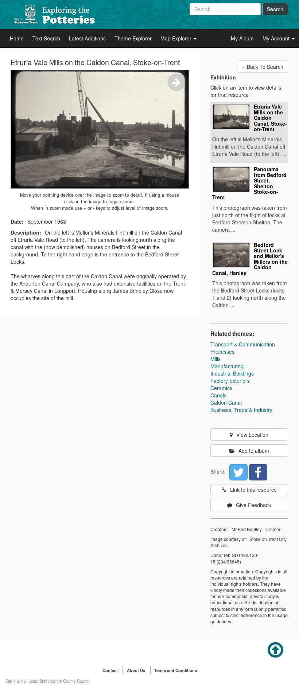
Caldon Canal (226, 402)
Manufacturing (227, 366)
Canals (218, 395)
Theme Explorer (133, 38)
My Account (277, 38)
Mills (215, 358)
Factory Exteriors (230, 380)
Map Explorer (176, 38)
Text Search (46, 38)
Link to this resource (253, 489)
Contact (110, 670)
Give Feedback (253, 505)
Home (17, 38)
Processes (222, 351)
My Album (242, 38)
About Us (136, 670)
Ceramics (221, 388)
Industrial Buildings (232, 373)
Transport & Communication (242, 344)
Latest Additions (87, 38)
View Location (252, 434)
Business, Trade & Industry (241, 409)
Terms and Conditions (175, 670)
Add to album (253, 450)
